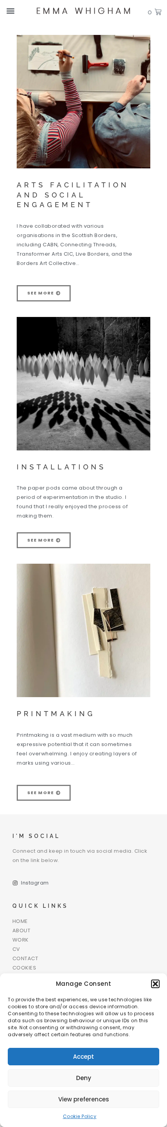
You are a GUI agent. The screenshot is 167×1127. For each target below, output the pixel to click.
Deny (83, 1078)
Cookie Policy (80, 1116)
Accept (83, 1057)
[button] (155, 984)
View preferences (83, 1099)
